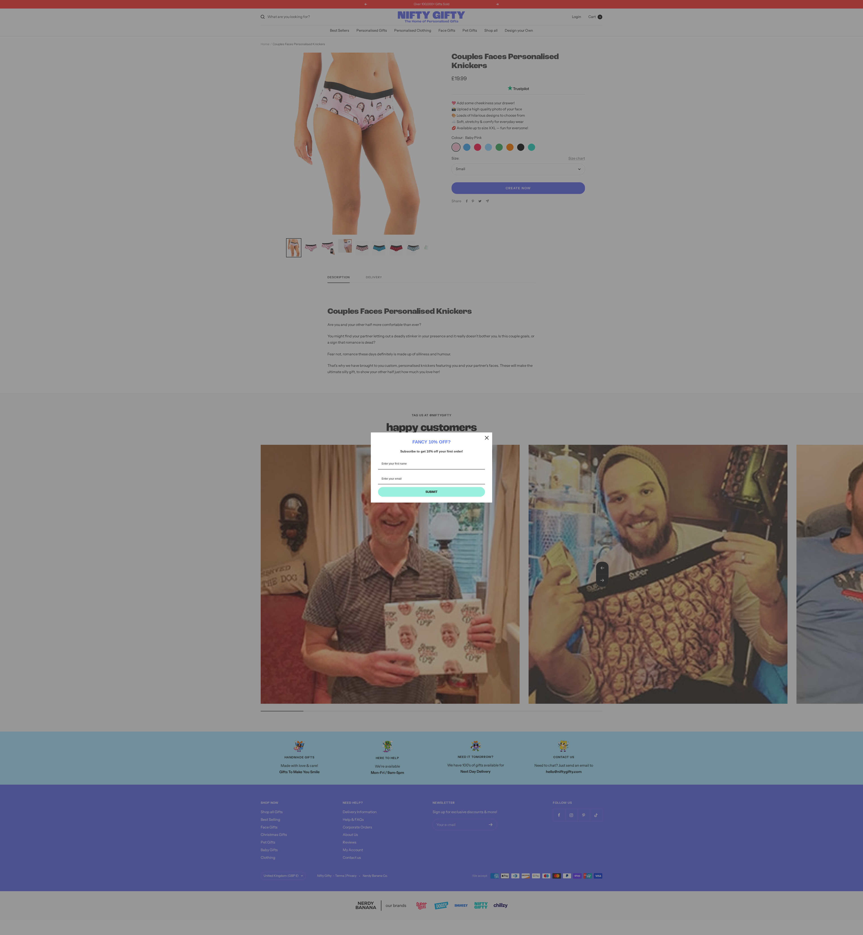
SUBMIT (431, 492)
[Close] (486, 437)
